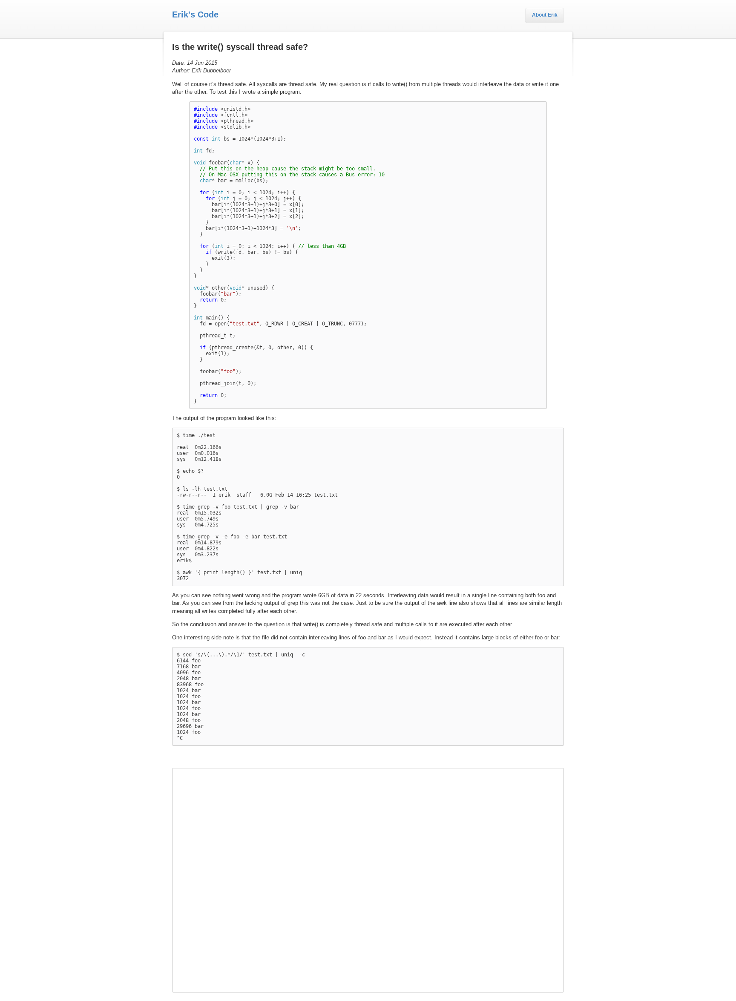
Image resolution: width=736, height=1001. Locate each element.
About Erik (545, 15)
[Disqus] (368, 879)
